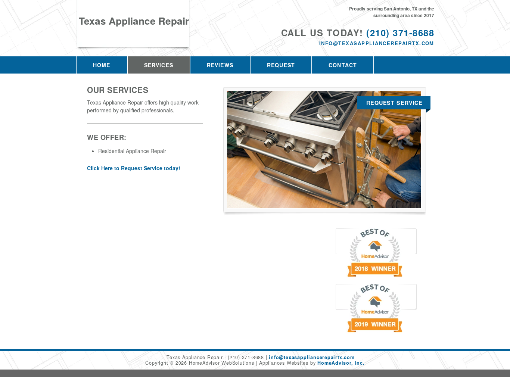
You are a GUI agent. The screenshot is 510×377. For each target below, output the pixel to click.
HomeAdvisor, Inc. (340, 362)
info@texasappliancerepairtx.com (376, 43)
